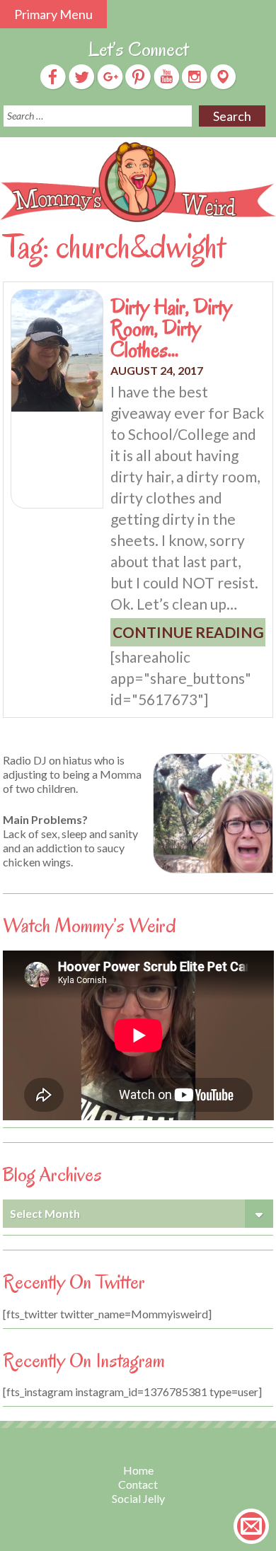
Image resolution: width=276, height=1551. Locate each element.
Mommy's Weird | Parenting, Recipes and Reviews (138, 182)
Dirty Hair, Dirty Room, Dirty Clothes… (171, 328)
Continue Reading (188, 632)
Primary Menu (53, 14)
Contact (138, 1484)
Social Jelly (138, 1498)
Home (138, 1470)
